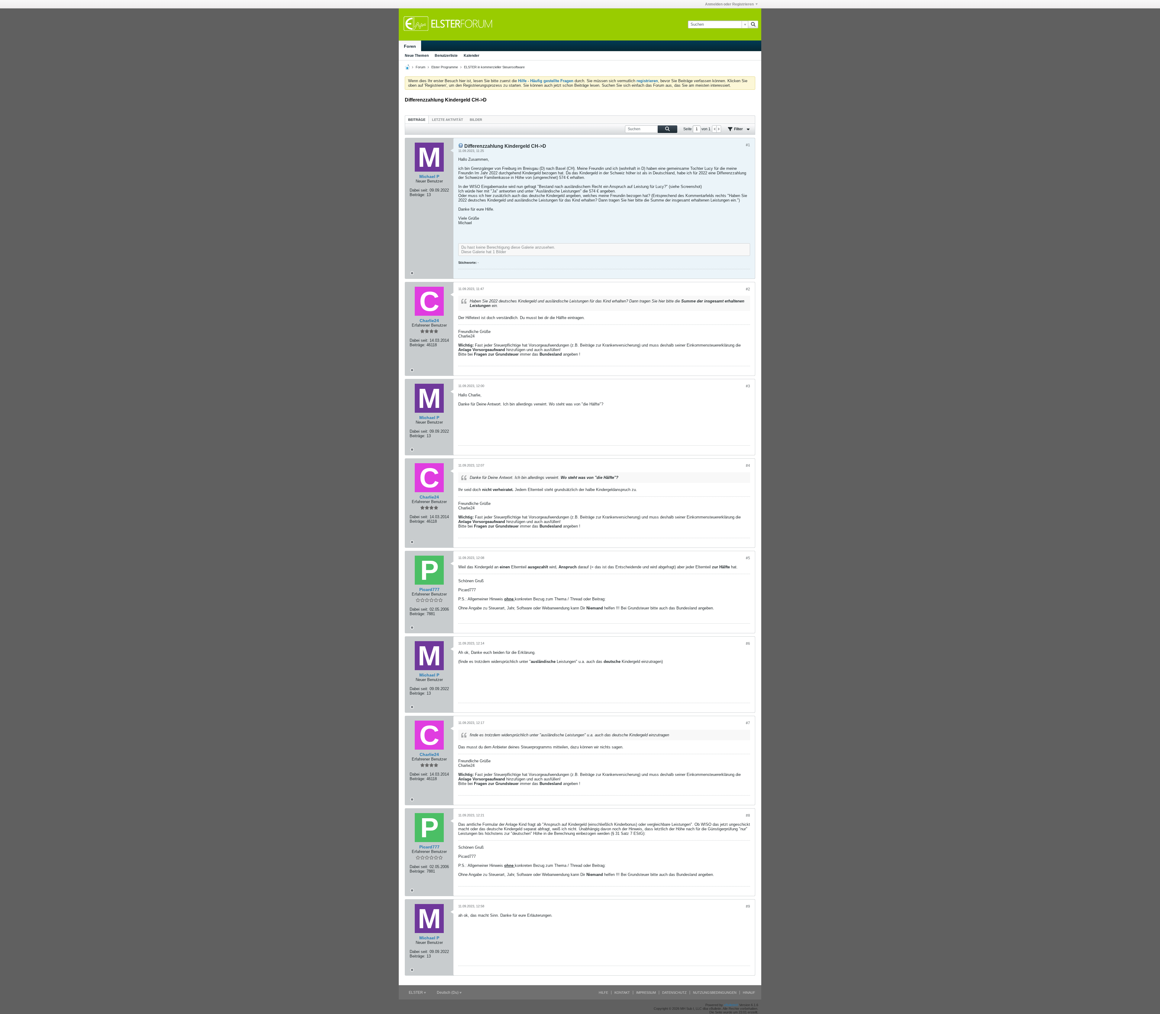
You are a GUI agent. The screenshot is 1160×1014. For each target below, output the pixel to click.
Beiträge (416, 119)
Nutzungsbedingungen (714, 992)
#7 (748, 723)
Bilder (476, 119)
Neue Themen (417, 55)
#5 (748, 558)
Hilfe (603, 992)
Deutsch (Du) (448, 992)
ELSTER (416, 992)
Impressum (646, 992)
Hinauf (749, 992)
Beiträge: (417, 194)
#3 (748, 386)
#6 (748, 643)
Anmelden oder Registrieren (729, 4)
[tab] (417, 119)
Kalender (471, 55)
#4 (748, 465)
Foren (410, 46)
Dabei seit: (419, 190)
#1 (748, 145)
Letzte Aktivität (447, 119)
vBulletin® (731, 1005)
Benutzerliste (446, 55)
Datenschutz (674, 992)
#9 (748, 906)
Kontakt (622, 992)
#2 (748, 289)
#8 (748, 815)
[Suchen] (753, 24)
